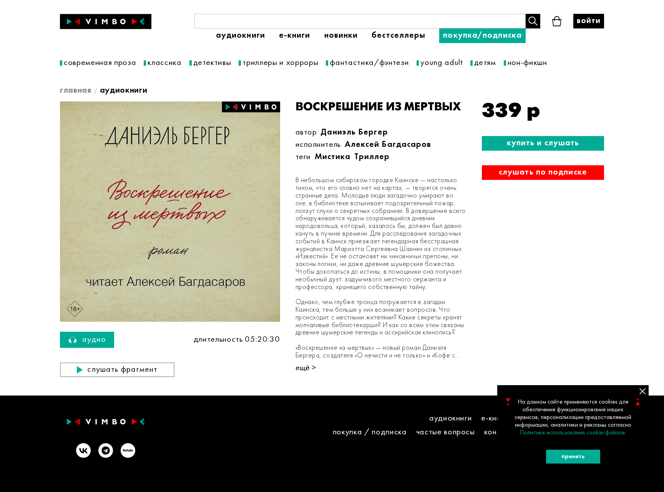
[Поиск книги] (533, 21)
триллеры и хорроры (280, 63)
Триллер (372, 157)
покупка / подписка (370, 432)
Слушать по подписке (543, 172)
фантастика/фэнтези (369, 63)
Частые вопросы (445, 432)
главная (75, 90)
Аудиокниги (240, 36)
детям (485, 63)
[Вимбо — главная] (105, 21)
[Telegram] (105, 451)
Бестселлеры (398, 36)
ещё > (305, 368)
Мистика (333, 157)
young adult (441, 63)
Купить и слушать (543, 143)
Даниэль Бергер (354, 132)
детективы (212, 63)
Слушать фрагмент (122, 370)
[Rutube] (128, 451)
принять (573, 457)
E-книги (294, 36)
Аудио (94, 340)
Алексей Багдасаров (388, 145)
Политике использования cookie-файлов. (573, 433)
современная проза (100, 63)
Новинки (341, 36)
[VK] (83, 451)
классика (164, 63)
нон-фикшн (527, 63)
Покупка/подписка (482, 36)
